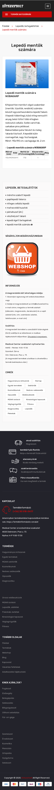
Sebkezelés (7, 703)
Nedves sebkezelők (34, 390)
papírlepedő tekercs (16, 199)
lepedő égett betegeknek (19, 220)
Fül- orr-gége (8, 717)
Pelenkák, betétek (10, 612)
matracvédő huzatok (17, 208)
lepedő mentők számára (19, 224)
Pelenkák (11, 413)
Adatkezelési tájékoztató (14, 672)
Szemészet (7, 734)
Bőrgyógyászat (9, 708)
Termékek (6, 648)
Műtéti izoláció (14, 399)
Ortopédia (7, 753)
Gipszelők (12, 395)
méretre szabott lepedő (18, 195)
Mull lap (38, 381)
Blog (4, 657)
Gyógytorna (7, 758)
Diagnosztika (13, 409)
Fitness (30, 404)
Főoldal (5, 26)
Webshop (6, 653)
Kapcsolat (6, 662)
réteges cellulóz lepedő (18, 203)
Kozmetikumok (14, 390)
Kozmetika (7, 743)
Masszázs (6, 748)
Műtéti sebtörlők (9, 562)
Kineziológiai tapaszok (35, 399)
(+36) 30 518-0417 (23, 511)
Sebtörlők (32, 385)
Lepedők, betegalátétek (27, 26)
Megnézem (31, 444)
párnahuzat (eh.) (15, 212)
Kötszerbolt (27, 778)
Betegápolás (8, 698)
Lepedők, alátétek (10, 607)
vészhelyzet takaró (16, 216)
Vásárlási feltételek (11, 667)
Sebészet (6, 763)
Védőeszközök (28, 395)
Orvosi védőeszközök (12, 597)
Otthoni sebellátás (10, 712)
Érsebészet (7, 739)
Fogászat (6, 688)
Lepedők (28, 409)
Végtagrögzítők (14, 404)
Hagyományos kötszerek (18, 381)
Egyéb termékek (15, 385)
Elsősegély (7, 693)
